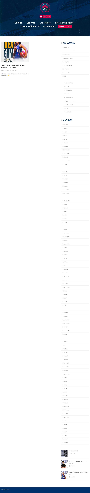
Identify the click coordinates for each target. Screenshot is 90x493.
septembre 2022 (66, 243)
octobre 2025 (66, 157)
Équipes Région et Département (71, 101)
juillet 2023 (66, 207)
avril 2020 (65, 348)
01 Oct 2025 (6, 70)
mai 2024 (65, 175)
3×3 (64, 76)
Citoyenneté (66, 54)
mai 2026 (65, 132)
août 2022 (65, 247)
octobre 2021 (66, 283)
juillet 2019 (65, 381)
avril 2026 (65, 135)
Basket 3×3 (65, 69)
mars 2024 (65, 178)
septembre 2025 (66, 160)
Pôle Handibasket (64, 22)
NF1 (66, 108)
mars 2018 (65, 439)
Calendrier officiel (73, 451)
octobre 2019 (66, 370)
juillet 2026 (66, 124)
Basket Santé (66, 47)
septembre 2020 (66, 330)
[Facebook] (41, 16)
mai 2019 (65, 388)
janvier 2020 (66, 359)
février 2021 (66, 312)
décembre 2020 (66, 319)
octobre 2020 (66, 327)
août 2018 (65, 420)
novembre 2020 (66, 323)
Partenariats (66, 72)
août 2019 (65, 377)
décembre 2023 (66, 189)
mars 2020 (65, 352)
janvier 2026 (66, 146)
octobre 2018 (66, 413)
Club (66, 93)
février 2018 (66, 442)
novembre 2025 (66, 153)
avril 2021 (65, 305)
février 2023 (66, 225)
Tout (64, 79)
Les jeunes (45, 22)
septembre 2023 (66, 200)
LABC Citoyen (68, 90)
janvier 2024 (66, 186)
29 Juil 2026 (73, 453)
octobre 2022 (66, 240)
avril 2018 (65, 435)
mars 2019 (65, 395)
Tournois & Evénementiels (68, 51)
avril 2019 (65, 392)
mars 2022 (65, 265)
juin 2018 (65, 428)
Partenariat (49, 26)
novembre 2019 (66, 366)
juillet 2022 (66, 251)
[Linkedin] (46, 16)
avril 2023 (65, 218)
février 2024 (66, 182)
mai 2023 (65, 215)
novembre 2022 (66, 236)
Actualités (67, 111)
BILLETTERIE (64, 26)
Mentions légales (4, 490)
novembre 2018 (66, 410)
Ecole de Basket (68, 97)
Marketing (14, 70)
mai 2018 (65, 431)
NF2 (66, 86)
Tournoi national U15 (30, 26)
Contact (9, 490)
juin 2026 (65, 128)
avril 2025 (65, 168)
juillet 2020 (66, 337)
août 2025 (65, 164)
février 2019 (66, 399)
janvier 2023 (66, 229)
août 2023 (65, 204)
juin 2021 (65, 298)
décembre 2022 (66, 233)
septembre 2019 (66, 374)
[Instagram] (44, 16)
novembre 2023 (66, 193)
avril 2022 (65, 262)
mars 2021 (65, 308)
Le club (18, 22)
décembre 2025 (66, 150)
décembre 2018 (66, 406)
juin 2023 (65, 211)
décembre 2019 (66, 363)
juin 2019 (65, 384)
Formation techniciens (68, 58)
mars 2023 (65, 222)
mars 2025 (65, 171)
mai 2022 (65, 258)
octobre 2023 (66, 197)
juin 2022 (65, 254)
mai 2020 (65, 345)
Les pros (31, 22)
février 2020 (66, 355)
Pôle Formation (68, 104)
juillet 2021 (66, 294)
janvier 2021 (66, 316)
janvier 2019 (66, 402)
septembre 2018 (66, 417)
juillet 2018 (65, 424)
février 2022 (66, 269)
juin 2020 (65, 341)
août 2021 (65, 290)
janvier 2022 (66, 272)
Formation (65, 61)
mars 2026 (65, 139)
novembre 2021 (66, 280)
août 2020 (65, 334)
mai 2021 (65, 301)
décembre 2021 (66, 276)
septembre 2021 (66, 287)
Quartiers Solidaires (67, 65)
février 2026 (66, 142)
